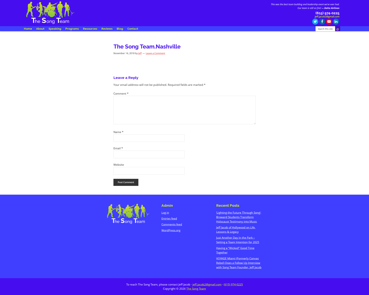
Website (118, 165)
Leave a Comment (155, 53)
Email (118, 148)
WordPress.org (170, 230)
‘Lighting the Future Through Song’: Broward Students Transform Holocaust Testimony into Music (238, 217)
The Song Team (196, 289)
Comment (120, 93)
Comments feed (171, 224)
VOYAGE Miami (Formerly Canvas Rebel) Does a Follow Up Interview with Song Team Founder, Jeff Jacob (238, 263)
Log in (165, 213)
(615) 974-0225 (233, 284)
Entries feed (169, 218)
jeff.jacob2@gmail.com (327, 16)
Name (118, 132)
